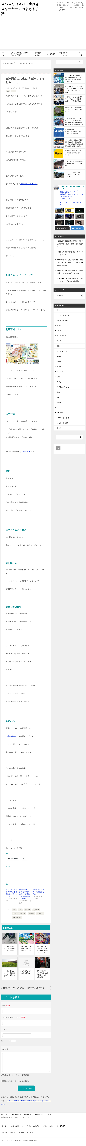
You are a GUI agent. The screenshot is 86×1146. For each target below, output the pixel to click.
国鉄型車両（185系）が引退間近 (13, 988)
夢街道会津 (12, 736)
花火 (58, 310)
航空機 (59, 402)
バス (13, 91)
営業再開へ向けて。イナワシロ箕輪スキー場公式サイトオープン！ (74, 131)
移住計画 (60, 413)
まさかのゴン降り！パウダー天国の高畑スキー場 (9, 948)
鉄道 (8, 91)
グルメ (59, 356)
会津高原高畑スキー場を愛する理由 (38, 892)
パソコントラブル (63, 418)
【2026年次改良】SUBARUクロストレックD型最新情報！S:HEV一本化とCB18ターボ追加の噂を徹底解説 (74, 121)
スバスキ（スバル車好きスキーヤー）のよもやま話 (20, 9)
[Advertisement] (43, 33)
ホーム (3, 54)
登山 (58, 392)
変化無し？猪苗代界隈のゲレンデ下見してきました (74, 110)
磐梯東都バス (17, 917)
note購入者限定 (62, 423)
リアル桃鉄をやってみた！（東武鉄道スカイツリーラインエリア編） (42, 949)
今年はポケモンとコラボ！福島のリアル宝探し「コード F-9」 (25, 949)
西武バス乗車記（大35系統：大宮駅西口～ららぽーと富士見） (42, 974)
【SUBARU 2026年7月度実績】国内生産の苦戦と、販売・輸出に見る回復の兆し (73, 78)
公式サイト (26, 451)
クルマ (59, 341)
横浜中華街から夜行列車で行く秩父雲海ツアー (39, 988)
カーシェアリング (63, 315)
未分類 (59, 428)
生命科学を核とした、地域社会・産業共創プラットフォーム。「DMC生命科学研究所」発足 (70, 262)
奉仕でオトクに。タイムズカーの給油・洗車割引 (74, 153)
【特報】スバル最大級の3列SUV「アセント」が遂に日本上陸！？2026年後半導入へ (74, 100)
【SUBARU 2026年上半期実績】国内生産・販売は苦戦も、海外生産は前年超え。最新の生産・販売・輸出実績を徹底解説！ (74, 143)
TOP (23, 1114)
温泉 (58, 377)
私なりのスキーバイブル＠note (66, 54)
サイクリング (61, 336)
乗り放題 (27, 910)
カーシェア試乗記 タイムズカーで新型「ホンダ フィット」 (74, 174)
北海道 (59, 361)
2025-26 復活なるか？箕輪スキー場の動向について (74, 163)
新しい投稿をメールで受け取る (16, 1081)
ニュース (60, 372)
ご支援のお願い (38, 54)
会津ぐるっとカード (28, 184)
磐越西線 (31, 913)
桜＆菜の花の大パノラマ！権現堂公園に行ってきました (9, 974)
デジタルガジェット (64, 387)
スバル (59, 325)
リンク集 (80, 54)
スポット (60, 382)
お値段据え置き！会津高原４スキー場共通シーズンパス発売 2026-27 (24, 894)
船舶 (58, 397)
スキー (59, 331)
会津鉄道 (36, 910)
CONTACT (51, 54)
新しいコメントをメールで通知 (16, 1075)
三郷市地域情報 (62, 320)
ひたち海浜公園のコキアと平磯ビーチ (25, 973)
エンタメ (60, 366)
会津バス (40, 913)
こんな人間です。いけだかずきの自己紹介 (19, 54)
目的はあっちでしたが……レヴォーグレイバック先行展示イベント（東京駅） (74, 89)
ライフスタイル (62, 351)
